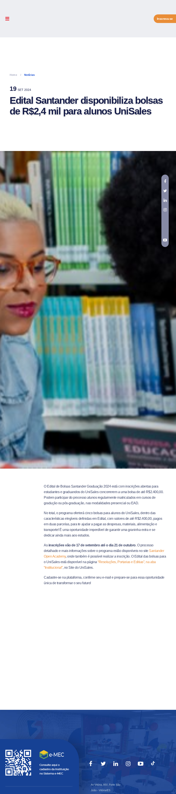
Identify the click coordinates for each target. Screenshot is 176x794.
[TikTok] (153, 763)
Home (13, 74)
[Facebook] (90, 763)
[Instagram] (128, 763)
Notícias (29, 74)
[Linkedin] (115, 763)
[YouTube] (140, 763)
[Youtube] (165, 240)
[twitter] (165, 191)
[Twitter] (103, 763)
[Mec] (38, 762)
